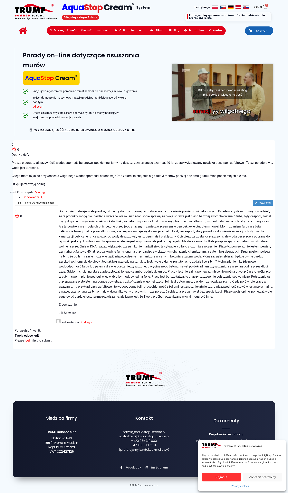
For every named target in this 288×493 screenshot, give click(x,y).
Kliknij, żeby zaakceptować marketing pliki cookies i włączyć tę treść (222, 92)
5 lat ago (40, 192)
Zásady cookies (240, 486)
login (28, 340)
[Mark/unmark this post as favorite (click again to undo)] (14, 149)
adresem (38, 106)
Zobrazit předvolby (262, 477)
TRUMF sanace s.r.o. (144, 485)
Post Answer (264, 202)
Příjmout (221, 477)
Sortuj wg (39, 202)
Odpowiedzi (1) (33, 197)
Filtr (19, 202)
